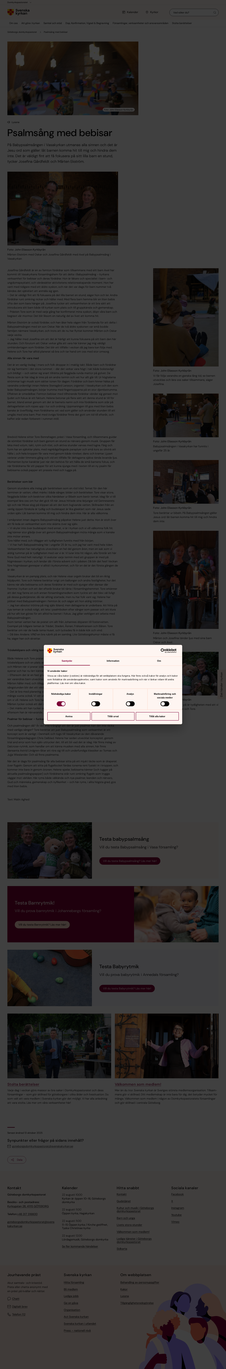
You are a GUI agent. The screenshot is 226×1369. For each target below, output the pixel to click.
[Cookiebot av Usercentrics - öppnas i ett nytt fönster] (165, 650)
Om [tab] (159, 661)
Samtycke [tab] (67, 661)
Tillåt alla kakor (157, 716)
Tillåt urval (113, 716)
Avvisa (68, 716)
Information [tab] (113, 661)
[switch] (95, 703)
